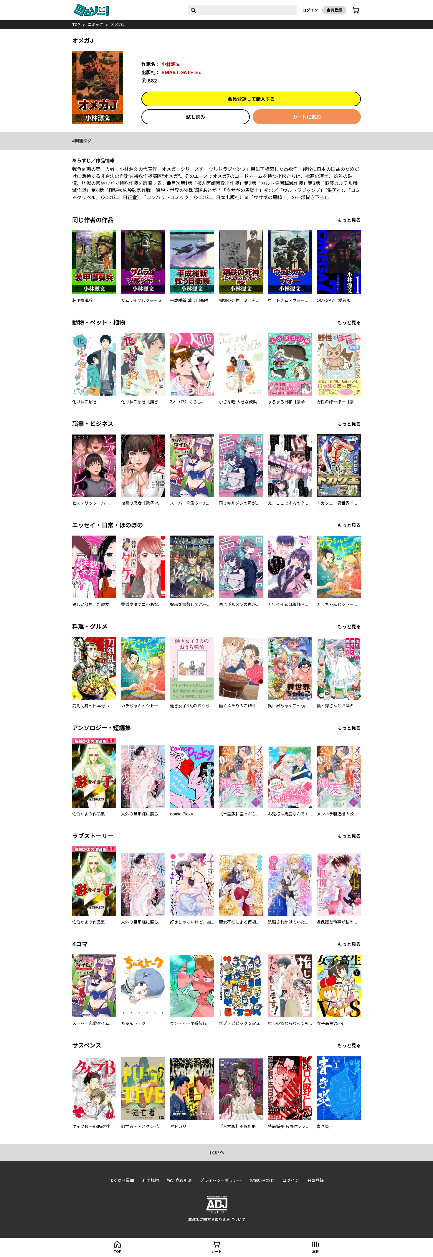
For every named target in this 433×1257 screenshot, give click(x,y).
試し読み (195, 117)
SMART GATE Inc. (182, 72)
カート (216, 1251)
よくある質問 (121, 1180)
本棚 (315, 1251)
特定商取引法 (179, 1180)
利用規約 (150, 1180)
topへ (217, 1152)
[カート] (355, 10)
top (76, 24)
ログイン (310, 10)
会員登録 (334, 10)
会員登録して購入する (251, 99)
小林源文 (170, 64)
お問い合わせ (261, 1180)
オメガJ (117, 24)
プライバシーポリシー (220, 1180)
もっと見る (349, 220)
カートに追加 (306, 117)
